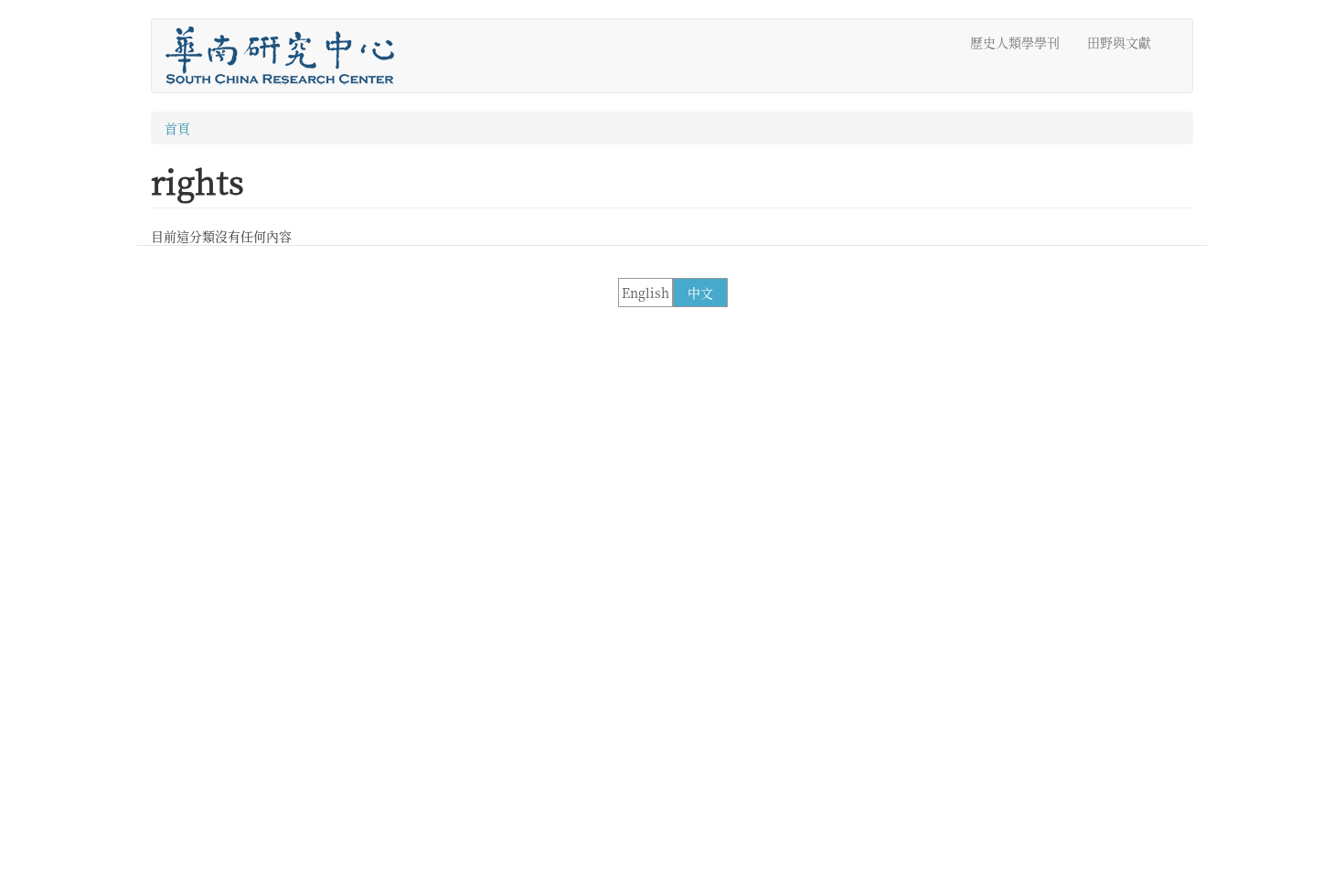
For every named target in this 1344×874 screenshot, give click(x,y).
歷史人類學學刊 (1015, 42)
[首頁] (286, 56)
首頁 (177, 128)
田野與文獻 (1119, 42)
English (645, 292)
